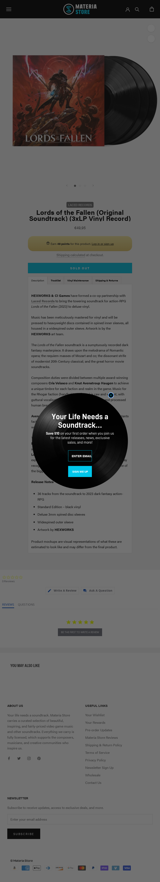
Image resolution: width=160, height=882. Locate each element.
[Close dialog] (111, 395)
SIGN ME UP (80, 471)
